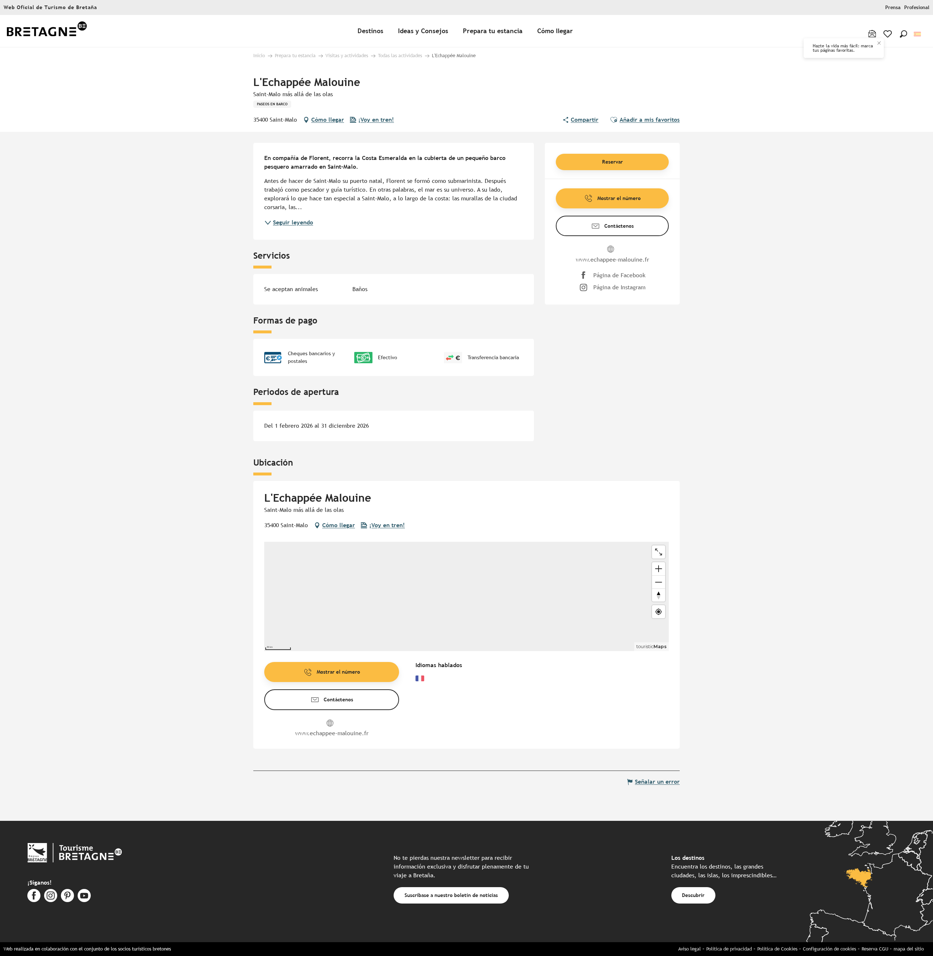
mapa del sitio (909, 949)
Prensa (893, 7)
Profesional (916, 7)
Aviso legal (689, 949)
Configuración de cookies (829, 949)
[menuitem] (47, 31)
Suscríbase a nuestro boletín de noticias (451, 895)
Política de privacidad (729, 949)
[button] (903, 33)
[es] (918, 34)
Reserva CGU (875, 949)
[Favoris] (888, 34)
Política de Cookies (777, 949)
